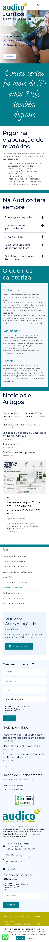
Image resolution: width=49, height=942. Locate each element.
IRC (9, 497)
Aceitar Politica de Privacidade (10, 709)
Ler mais (29, 938)
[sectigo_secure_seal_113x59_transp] (24, 805)
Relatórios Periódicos (13, 587)
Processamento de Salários (16, 582)
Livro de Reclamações (13, 789)
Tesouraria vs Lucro (14, 444)
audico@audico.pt (16, 869)
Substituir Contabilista (13, 598)
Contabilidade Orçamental (15, 566)
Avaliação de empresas (14, 593)
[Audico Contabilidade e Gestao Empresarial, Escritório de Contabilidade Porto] (16, 5)
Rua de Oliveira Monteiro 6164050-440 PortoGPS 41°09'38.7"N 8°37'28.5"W (21, 846)
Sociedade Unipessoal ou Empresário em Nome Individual (24, 434)
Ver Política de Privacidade (23, 707)
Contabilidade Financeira (14, 556)
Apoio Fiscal (8, 577)
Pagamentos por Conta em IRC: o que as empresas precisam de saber (24, 415)
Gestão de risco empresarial (19, 452)
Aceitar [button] (20, 938)
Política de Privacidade (14, 786)
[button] (12, 532)
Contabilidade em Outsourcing (17, 572)
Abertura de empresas (13, 603)
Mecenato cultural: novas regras (21, 424)
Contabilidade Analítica (14, 561)
